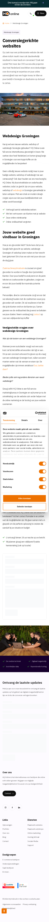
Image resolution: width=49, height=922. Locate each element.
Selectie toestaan (24, 506)
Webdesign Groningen (20, 23)
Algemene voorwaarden (12, 904)
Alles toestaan (24, 498)
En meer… (6, 872)
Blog (4, 837)
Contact (6, 841)
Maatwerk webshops (35, 829)
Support (31, 845)
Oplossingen (7, 825)
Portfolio (6, 829)
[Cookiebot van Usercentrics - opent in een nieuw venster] (35, 413)
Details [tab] (24, 420)
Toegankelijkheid (9, 908)
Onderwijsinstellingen (11, 864)
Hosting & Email (33, 837)
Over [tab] (40, 420)
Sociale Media (33, 841)
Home (7, 23)
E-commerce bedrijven (11, 860)
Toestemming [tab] (9, 420)
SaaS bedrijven (8, 868)
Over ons (6, 833)
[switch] (42, 471)
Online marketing (34, 833)
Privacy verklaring (29, 904)
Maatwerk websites (35, 825)
